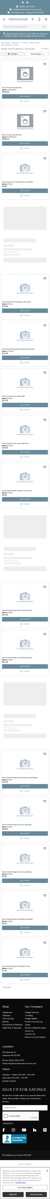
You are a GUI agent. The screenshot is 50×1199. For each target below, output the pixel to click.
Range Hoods (35, 43)
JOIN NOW (7, 1123)
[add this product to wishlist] (45, 64)
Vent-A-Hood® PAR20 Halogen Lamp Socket (17, 491)
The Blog (29, 1015)
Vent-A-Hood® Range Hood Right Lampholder (17, 919)
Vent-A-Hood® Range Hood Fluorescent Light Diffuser (20, 777)
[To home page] (18, 19)
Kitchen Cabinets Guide (35, 1028)
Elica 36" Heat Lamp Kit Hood (12, 88)
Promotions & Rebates (12, 1024)
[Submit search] (44, 27)
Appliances (16, 43)
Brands (5, 1021)
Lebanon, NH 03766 (11, 1055)
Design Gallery (31, 1018)
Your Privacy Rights (25, 1187)
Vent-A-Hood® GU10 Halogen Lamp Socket (16, 302)
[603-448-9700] (39, 19)
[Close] (47, 1170)
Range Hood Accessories (10, 45)
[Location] (32, 19)
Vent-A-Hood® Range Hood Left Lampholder (17, 872)
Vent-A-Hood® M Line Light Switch (13, 396)
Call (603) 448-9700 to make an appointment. (25, 36)
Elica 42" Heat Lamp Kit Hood (12, 135)
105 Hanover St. (9, 1052)
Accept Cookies (36, 1194)
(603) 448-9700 (27, 6)
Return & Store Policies (35, 1037)
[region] (25, 1183)
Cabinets (6, 1015)
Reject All (13, 1194)
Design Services (32, 1012)
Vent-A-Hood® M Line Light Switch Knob (15, 443)
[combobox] (37, 54)
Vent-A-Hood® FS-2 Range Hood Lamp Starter (17, 182)
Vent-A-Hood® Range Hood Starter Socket (16, 966)
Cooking (25, 43)
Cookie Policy (21, 1183)
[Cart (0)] (46, 19)
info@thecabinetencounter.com (26, 9)
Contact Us (30, 1034)
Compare (26, 101)
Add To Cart (25, 96)
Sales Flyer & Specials (11, 1028)
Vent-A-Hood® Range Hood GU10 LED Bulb (16, 825)
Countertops (8, 1018)
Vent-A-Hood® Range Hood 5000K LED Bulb (17, 658)
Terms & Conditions (25, 1164)
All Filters (14, 54)
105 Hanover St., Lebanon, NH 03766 (27, 12)
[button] (4, 19)
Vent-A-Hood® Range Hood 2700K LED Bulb (17, 610)
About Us (29, 1031)
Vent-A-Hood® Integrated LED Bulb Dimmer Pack (18, 349)
